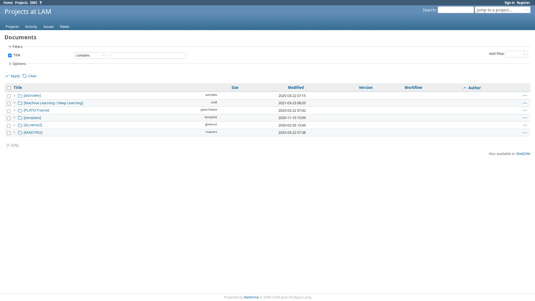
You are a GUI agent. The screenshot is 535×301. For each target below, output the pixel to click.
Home (8, 3)
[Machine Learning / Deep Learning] (53, 102)
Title (16, 55)
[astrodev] (32, 95)
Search (429, 10)
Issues (48, 26)
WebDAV (523, 153)
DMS (33, 3)
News (64, 26)
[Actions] (524, 95)
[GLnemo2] (33, 124)
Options (19, 63)
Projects (21, 3)
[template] (32, 117)
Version (366, 87)
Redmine (251, 297)
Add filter (496, 53)
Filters (18, 46)
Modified (296, 87)
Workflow (413, 87)
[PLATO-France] (36, 110)
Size (235, 87)
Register (523, 3)
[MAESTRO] (33, 132)
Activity (31, 26)
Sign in (510, 3)
